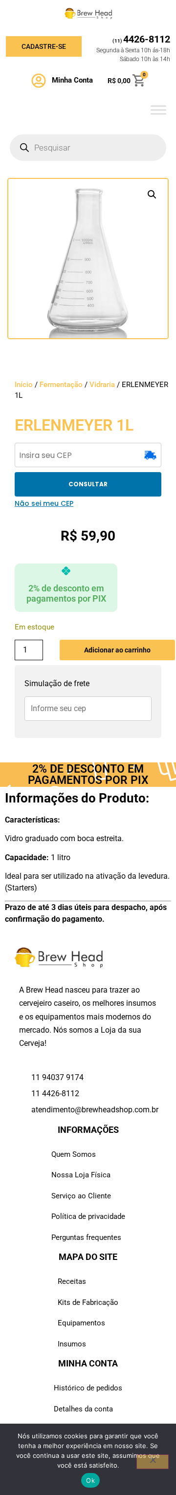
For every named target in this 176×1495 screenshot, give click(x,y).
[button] (152, 194)
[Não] (152, 1461)
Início (24, 384)
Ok (90, 1480)
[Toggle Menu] (158, 109)
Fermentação (61, 384)
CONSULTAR (88, 484)
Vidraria (102, 384)
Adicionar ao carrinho (117, 650)
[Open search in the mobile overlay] (88, 148)
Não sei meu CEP (44, 503)
